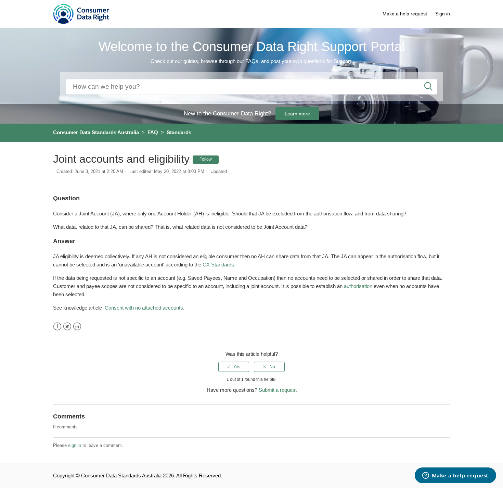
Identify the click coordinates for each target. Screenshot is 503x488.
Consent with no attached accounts (144, 308)
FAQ (152, 132)
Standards (179, 132)
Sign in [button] (442, 13)
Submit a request (278, 390)
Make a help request (405, 13)
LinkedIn (77, 326)
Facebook (57, 326)
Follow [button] (205, 159)
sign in (74, 445)
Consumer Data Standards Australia (96, 132)
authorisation (358, 286)
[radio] (233, 367)
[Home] (81, 13)
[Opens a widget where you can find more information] (455, 476)
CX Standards (218, 264)
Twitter (67, 326)
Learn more (297, 113)
